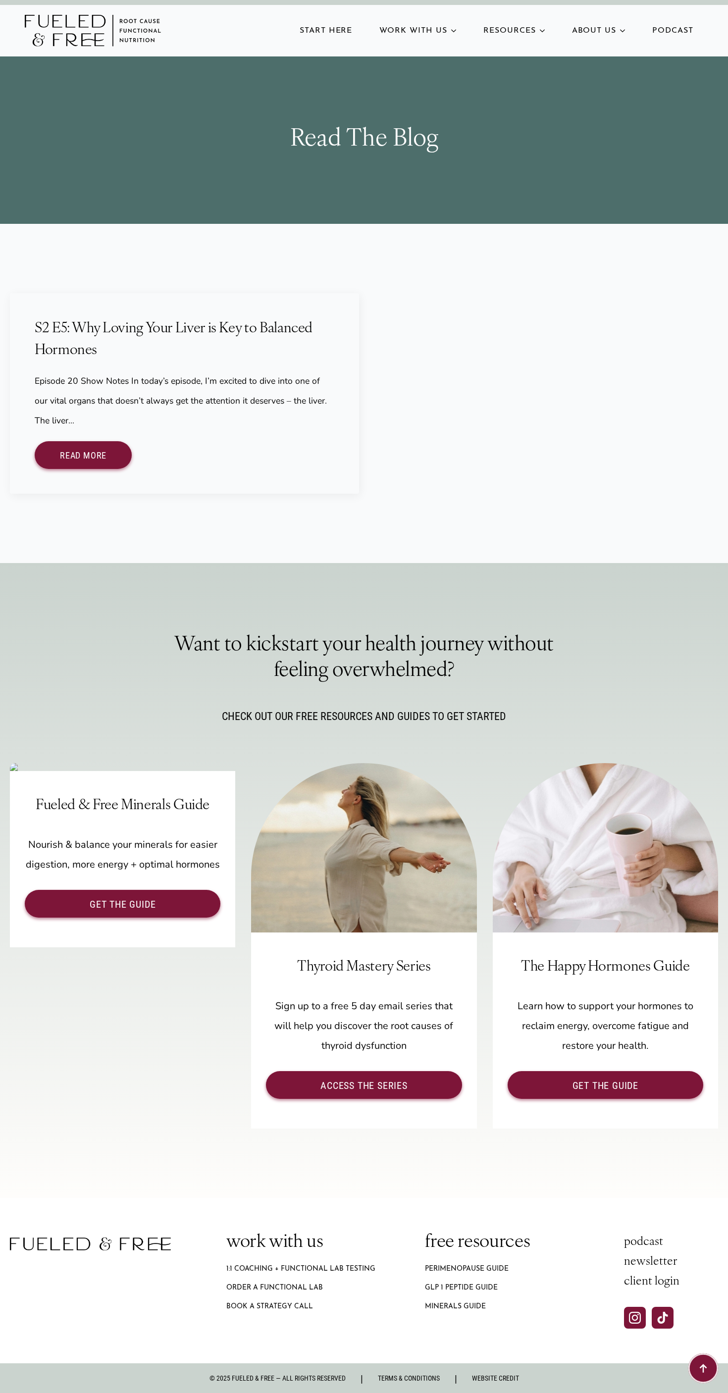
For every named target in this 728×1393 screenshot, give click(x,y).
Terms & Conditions (409, 1378)
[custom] (663, 1318)
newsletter (650, 1262)
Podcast (672, 31)
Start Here (326, 31)
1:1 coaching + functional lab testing (300, 1269)
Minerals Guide (455, 1306)
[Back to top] (703, 1368)
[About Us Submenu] (625, 31)
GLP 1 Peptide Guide (461, 1287)
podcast (643, 1242)
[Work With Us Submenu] (456, 31)
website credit (495, 1378)
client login (651, 1282)
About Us (594, 31)
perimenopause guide (467, 1269)
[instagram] (635, 1318)
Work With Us (413, 31)
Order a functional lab (274, 1287)
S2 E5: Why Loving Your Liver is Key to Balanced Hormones (173, 340)
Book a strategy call (269, 1306)
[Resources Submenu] (545, 31)
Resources (509, 31)
